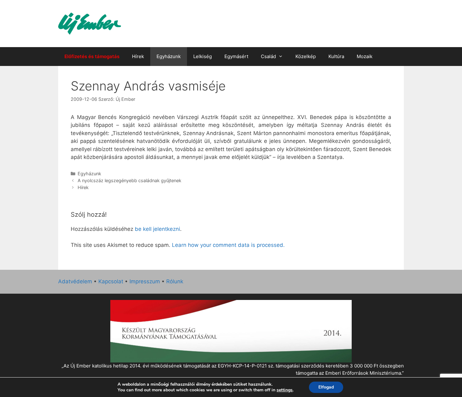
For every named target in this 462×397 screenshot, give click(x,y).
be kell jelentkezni (157, 229)
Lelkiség (202, 56)
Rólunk (174, 281)
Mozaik (364, 56)
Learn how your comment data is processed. (228, 245)
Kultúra (336, 56)
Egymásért (236, 56)
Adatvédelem (75, 281)
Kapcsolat (110, 281)
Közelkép (305, 56)
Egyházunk (169, 56)
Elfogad (326, 387)
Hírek (138, 56)
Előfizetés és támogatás (91, 56)
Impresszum (144, 281)
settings (285, 390)
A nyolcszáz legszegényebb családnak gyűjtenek (129, 180)
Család (268, 56)
